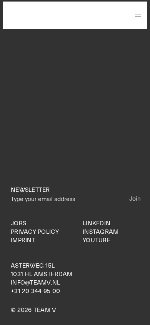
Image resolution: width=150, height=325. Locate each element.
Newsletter (30, 189)
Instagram (100, 231)
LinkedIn (96, 223)
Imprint (23, 240)
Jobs (18, 223)
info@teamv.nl (35, 282)
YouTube (96, 240)
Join (135, 198)
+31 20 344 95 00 (35, 291)
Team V (35, 15)
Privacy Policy (35, 231)
